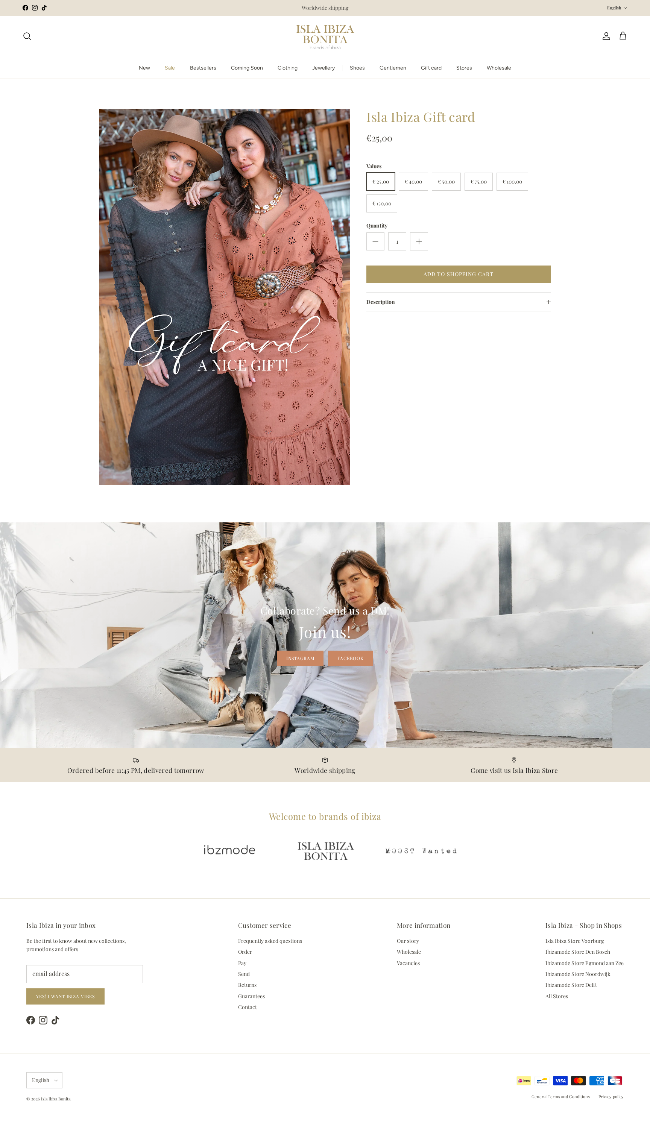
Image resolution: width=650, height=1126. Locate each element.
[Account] (605, 36)
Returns (247, 984)
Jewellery (323, 68)
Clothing (288, 68)
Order (245, 951)
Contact (247, 1007)
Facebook (350, 658)
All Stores (556, 996)
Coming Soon (247, 68)
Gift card (431, 68)
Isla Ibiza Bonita (55, 1099)
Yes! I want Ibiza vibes (65, 996)
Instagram (300, 658)
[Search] (27, 36)
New (144, 68)
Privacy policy (611, 1096)
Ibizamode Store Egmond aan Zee (584, 963)
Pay (242, 963)
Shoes (357, 68)
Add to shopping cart (459, 274)
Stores (464, 68)
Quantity (376, 225)
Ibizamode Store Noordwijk (578, 973)
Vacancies (408, 963)
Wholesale (499, 68)
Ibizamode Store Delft (571, 984)
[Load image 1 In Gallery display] (224, 297)
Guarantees (251, 996)
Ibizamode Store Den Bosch (577, 951)
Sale (170, 68)
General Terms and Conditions (561, 1096)
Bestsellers (203, 68)
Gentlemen (393, 68)
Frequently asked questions (270, 940)
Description (380, 301)
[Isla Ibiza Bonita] (325, 36)
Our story (408, 940)
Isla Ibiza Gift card (420, 116)
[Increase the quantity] (419, 241)
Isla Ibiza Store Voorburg (574, 940)
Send (244, 973)
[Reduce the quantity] (375, 241)
